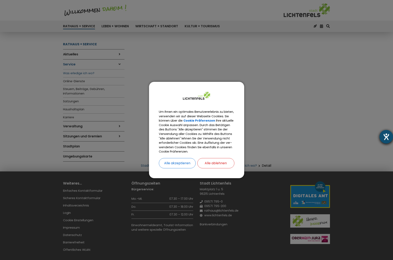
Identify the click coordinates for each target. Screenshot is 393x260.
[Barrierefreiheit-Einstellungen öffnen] (386, 137)
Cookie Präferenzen (199, 121)
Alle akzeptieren (177, 163)
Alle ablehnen (216, 163)
